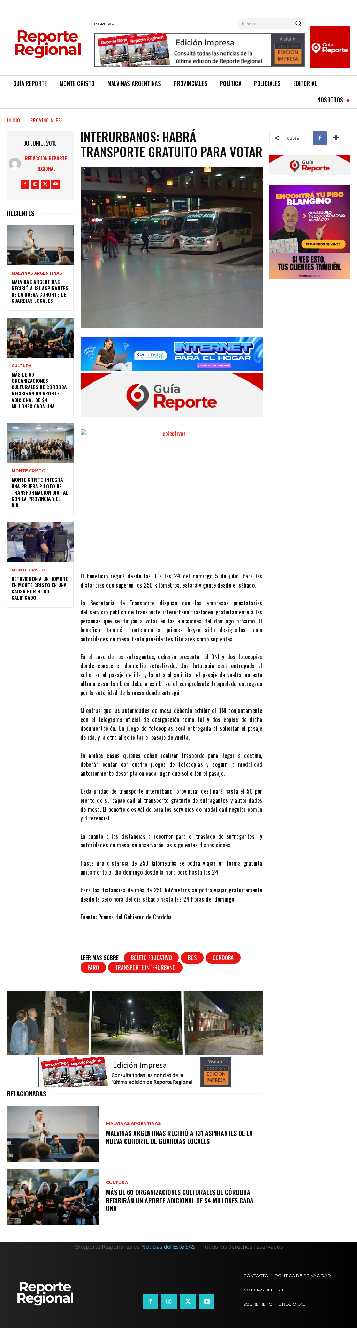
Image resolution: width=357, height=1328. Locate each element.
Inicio (13, 120)
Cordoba (223, 958)
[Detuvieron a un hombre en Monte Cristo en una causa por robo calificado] (40, 542)
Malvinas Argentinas (37, 273)
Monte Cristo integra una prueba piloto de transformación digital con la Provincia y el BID (40, 492)
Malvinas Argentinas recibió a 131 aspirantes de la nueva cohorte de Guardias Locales (40, 291)
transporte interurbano (145, 967)
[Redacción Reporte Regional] (15, 164)
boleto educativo (151, 958)
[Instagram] (35, 184)
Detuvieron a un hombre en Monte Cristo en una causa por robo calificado (40, 588)
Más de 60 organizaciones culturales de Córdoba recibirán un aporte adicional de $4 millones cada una (39, 390)
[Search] (298, 23)
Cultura (21, 366)
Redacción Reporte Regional (46, 163)
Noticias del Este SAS (168, 1246)
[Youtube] (55, 184)
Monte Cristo (28, 471)
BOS (192, 958)
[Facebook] (25, 184)
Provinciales (45, 120)
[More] (336, 138)
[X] (45, 184)
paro (93, 967)
